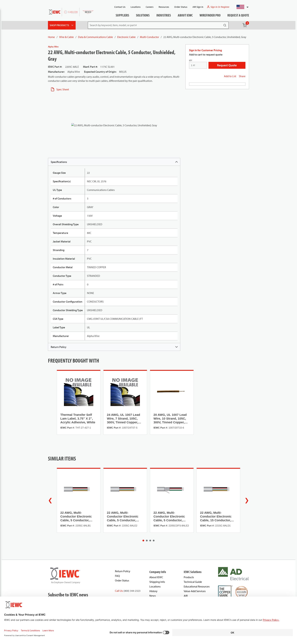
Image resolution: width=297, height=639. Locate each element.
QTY (190, 60)
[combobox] (241, 6)
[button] (241, 6)
